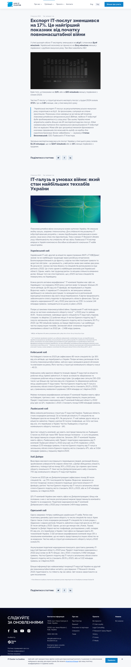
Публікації (48, 4)
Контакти (69, 4)
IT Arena (95, 637)
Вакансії (75, 624)
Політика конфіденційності (16, 651)
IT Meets (96, 641)
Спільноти (76, 631)
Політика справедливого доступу (18, 648)
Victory (95, 634)
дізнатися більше (72, 661)
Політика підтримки (14, 654)
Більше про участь (114, 4)
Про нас (37, 4)
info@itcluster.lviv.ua (54, 638)
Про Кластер (77, 621)
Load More (65, 603)
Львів (74, 634)
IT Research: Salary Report (102, 631)
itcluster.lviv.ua (52, 641)
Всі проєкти (97, 621)
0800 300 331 (52, 634)
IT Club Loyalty (98, 624)
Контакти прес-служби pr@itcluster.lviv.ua (56, 646)
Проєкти (59, 4)
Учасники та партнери (80, 627)
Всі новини (119, 621)
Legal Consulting (98, 627)
